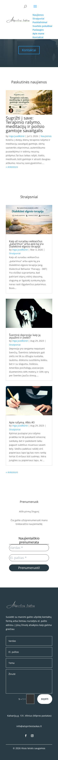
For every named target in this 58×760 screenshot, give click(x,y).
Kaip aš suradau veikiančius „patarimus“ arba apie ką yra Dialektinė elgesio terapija (26, 243)
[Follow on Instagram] (32, 735)
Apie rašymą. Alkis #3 (21, 422)
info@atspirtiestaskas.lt (29, 726)
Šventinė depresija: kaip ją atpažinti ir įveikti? (24, 336)
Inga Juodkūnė (16, 136)
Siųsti (44, 698)
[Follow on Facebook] (25, 735)
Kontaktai (29, 50)
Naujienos (46, 136)
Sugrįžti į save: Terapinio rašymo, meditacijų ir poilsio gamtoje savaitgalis (25, 124)
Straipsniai (15, 253)
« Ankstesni (12, 166)
